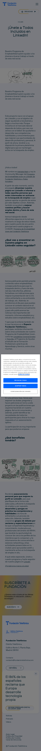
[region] (20, 375)
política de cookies (23, 374)
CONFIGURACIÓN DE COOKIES (21, 391)
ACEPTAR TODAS (20, 386)
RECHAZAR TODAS (20, 380)
